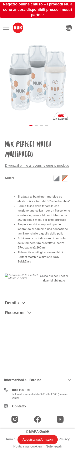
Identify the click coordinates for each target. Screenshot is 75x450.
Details (12, 302)
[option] (56, 178)
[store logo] (18, 28)
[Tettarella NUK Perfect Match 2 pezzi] (21, 276)
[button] (29, 124)
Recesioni (15, 312)
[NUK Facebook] (37, 419)
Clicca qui (46, 276)
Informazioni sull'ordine (22, 380)
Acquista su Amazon (37, 439)
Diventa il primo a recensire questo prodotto (37, 165)
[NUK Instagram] (14, 419)
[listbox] (61, 179)
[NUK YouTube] (60, 419)
